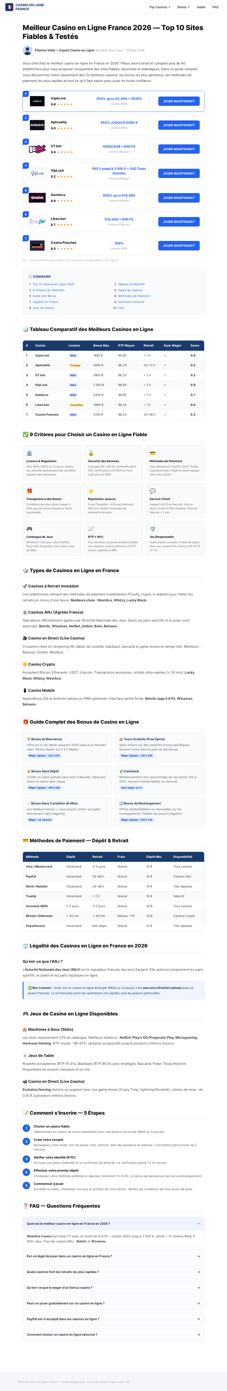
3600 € (98, 375)
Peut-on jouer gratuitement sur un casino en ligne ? (66, 1303)
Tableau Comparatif (131, 284)
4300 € (98, 395)
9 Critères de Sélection (49, 290)
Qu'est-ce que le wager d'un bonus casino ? (60, 1287)
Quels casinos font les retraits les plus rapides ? (63, 1272)
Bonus (184, 7)
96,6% (122, 395)
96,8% (122, 385)
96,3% (122, 365)
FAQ (215, 7)
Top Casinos (159, 7)
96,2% (122, 375)
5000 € (98, 365)
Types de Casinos (130, 290)
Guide (201, 7)
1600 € (98, 355)
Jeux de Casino (43, 308)
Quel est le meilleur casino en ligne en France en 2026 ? (68, 1223)
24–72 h (149, 365)
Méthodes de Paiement (134, 296)
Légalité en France (45, 302)
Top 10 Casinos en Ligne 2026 (53, 284)
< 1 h (147, 355)
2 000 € (98, 385)
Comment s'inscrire (131, 302)
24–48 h (149, 414)
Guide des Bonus (44, 296)
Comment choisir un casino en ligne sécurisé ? (62, 1334)
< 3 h (147, 395)
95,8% (122, 355)
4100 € (98, 414)
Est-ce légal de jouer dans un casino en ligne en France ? (69, 1256)
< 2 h (147, 375)
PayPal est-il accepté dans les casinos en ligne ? (63, 1319)
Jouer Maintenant (179, 101)
